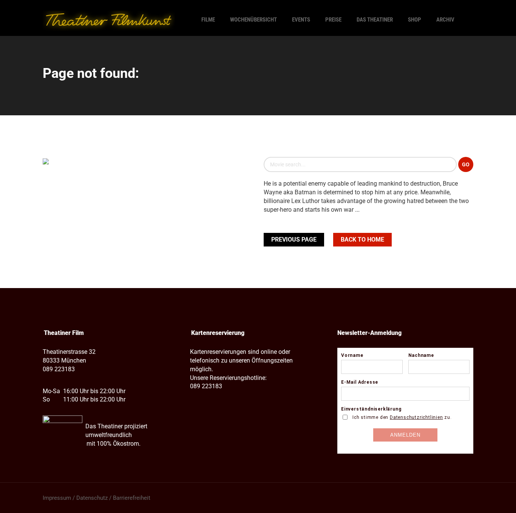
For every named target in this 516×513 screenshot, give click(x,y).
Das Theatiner (375, 19)
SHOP (414, 19)
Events (301, 19)
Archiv (445, 19)
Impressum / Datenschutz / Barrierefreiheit (96, 497)
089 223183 (59, 369)
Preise (333, 19)
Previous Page (294, 239)
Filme (208, 19)
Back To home (362, 239)
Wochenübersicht (253, 19)
